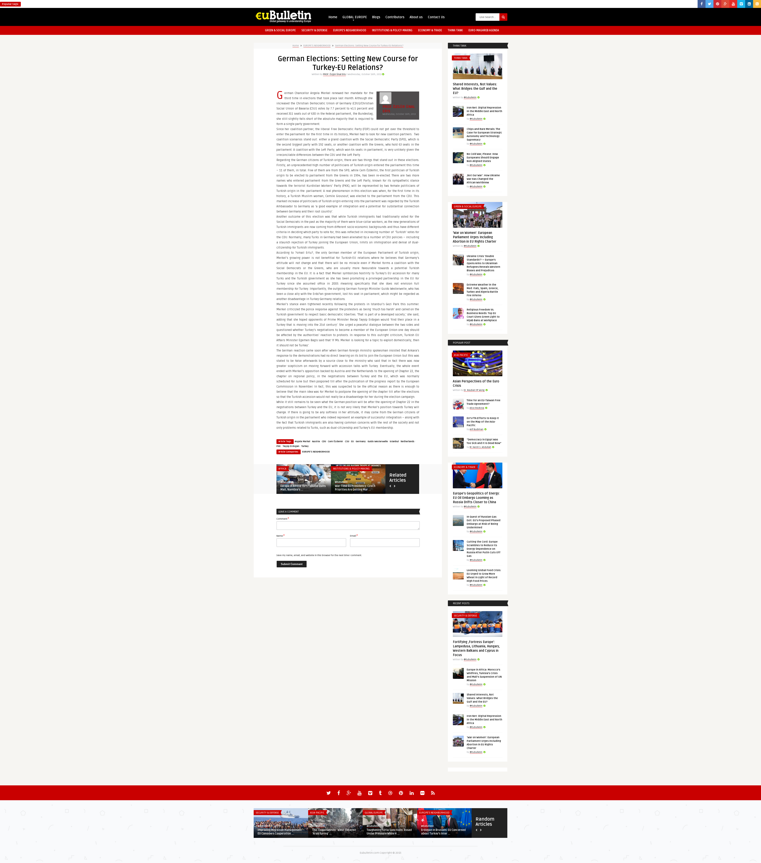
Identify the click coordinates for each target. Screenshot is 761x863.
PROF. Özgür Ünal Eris (334, 74)
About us (416, 17)
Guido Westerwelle (378, 441)
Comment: (282, 518)
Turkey (305, 446)
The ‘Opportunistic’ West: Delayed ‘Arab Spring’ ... (334, 831)
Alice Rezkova (477, 408)
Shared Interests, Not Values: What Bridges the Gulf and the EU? (475, 88)
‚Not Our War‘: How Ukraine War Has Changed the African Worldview (483, 179)
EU (352, 441)
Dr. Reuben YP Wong (474, 390)
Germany (361, 441)
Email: (354, 535)
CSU (347, 441)
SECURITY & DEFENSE (314, 30)
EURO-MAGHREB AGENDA (483, 30)
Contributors (394, 17)
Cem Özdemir (335, 441)
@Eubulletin (286, 482)
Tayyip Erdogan (291, 446)
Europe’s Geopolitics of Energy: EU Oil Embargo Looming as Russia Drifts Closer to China (476, 498)
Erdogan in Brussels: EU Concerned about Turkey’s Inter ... (443, 831)
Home (332, 17)
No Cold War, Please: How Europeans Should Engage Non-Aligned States (483, 157)
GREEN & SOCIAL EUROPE (280, 30)
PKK (278, 446)
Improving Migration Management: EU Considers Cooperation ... (280, 831)
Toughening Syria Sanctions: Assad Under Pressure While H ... (389, 831)
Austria (316, 441)
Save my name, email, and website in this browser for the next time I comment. (319, 555)
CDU (324, 441)
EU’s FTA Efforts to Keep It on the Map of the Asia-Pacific (483, 422)
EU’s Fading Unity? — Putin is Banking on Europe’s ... (298, 487)
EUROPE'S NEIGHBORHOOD (317, 45)
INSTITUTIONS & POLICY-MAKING (392, 30)
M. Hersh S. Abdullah (480, 447)
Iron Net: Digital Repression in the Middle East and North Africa (484, 111)
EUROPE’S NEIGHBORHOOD (349, 30)
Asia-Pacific (461, 355)
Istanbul (394, 441)
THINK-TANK (455, 30)
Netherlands (407, 441)
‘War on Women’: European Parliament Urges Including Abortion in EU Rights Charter (474, 237)
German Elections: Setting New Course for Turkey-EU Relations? (369, 45)
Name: (280, 535)
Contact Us (436, 17)
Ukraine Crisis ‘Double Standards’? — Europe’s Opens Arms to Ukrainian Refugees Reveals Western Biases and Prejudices (483, 263)
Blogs (376, 17)
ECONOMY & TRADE (430, 30)
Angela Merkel (302, 441)
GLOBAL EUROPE (354, 17)
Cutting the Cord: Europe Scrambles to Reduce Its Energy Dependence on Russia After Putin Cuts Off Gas (483, 549)
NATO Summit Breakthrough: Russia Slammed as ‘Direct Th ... (358, 487)
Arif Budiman (476, 429)
